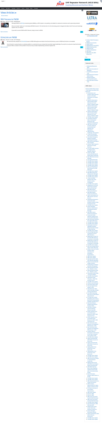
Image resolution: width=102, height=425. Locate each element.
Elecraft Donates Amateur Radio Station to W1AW (93, 375)
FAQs (31, 8)
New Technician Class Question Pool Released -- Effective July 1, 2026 (93, 324)
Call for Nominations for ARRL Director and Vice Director (92, 197)
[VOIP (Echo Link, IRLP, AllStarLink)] (5, 25)
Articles (18, 8)
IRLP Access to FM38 (10, 19)
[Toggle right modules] (82, 10)
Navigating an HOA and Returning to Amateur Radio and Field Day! (92, 187)
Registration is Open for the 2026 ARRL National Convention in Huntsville (92, 238)
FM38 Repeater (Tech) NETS (92, 45)
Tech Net (8, 8)
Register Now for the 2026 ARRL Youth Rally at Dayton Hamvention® (92, 364)
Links (23, 8)
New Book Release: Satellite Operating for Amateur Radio (92, 304)
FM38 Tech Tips (89, 48)
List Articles (5, 15)
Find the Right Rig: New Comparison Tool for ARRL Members (92, 233)
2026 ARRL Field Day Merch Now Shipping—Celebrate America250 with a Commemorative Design (92, 369)
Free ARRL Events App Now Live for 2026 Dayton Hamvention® (93, 294)
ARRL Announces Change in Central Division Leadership (93, 360)
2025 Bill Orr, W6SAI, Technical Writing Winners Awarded (91, 309)
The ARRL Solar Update (92, 117)
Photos (27, 8)
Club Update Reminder (92, 159)
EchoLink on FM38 (9, 37)
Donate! (36, 8)
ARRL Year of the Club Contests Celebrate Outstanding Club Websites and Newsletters (92, 127)
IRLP (22, 23)
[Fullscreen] (101, 1)
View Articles (8, 12)
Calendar (14, 8)
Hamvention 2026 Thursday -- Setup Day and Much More (92, 279)
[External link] (92, 13)
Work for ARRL (90, 393)
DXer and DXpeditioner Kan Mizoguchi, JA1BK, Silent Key (92, 168)
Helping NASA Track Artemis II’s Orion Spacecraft (91, 348)
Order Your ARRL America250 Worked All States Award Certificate (92, 154)
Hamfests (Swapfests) (91, 50)
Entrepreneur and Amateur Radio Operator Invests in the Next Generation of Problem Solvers (93, 95)
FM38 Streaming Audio (91, 47)
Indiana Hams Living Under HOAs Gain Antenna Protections (92, 408)
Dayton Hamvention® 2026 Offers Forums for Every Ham (92, 340)
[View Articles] (15, 13)
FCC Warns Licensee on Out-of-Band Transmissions (92, 389)
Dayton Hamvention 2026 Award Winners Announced (93, 415)
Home (2, 8)
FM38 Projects (89, 44)
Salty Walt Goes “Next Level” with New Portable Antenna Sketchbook (93, 290)
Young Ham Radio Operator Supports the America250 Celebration (92, 216)
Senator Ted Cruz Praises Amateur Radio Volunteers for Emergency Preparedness (93, 251)
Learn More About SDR (92, 284)
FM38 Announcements (91, 42)
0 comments (5, 31)
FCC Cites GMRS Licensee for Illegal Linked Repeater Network (93, 150)
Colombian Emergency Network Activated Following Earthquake (92, 138)
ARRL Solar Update (91, 256)
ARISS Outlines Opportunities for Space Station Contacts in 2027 (92, 385)
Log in (2, 1)
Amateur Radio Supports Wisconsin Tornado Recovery (92, 145)
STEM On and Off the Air (92, 283)
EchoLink (23, 41)
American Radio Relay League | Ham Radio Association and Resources (92, 90)
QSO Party (88, 51)
